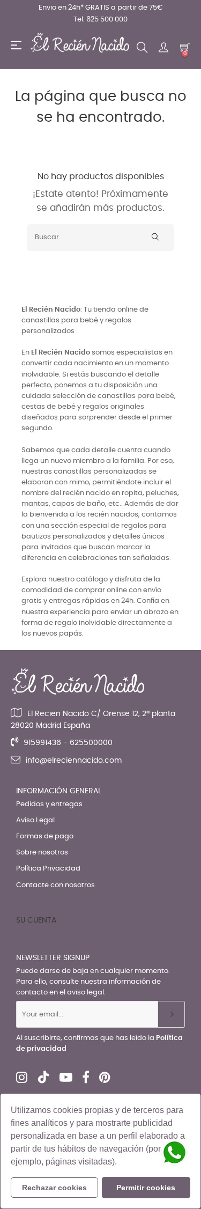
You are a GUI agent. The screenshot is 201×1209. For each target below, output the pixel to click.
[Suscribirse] (171, 1014)
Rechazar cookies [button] (54, 1187)
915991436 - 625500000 (68, 743)
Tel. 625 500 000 (100, 19)
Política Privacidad (48, 868)
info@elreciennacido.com (74, 760)
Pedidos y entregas (49, 804)
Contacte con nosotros (55, 885)
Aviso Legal (35, 820)
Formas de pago (44, 836)
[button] (120, 1162)
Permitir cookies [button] (145, 1187)
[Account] (163, 47)
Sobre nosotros (42, 852)
